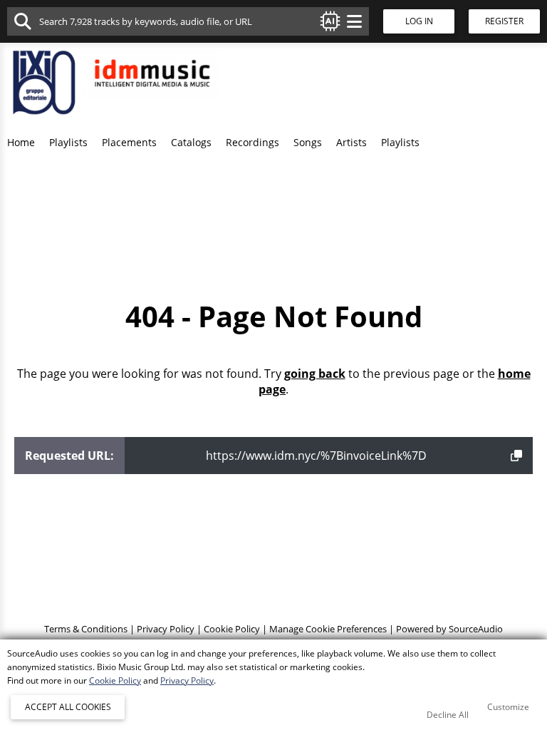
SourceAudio (476, 628)
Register (504, 21)
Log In (419, 21)
